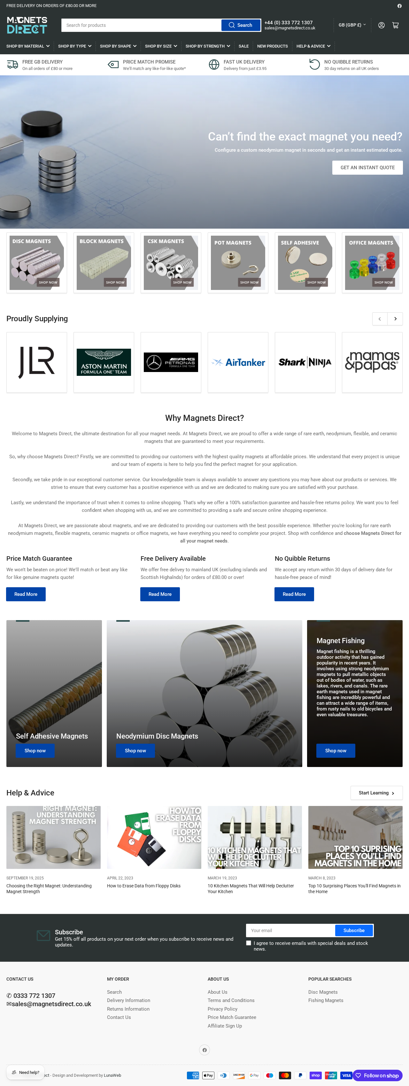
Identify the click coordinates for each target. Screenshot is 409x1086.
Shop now (35, 751)
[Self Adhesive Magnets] (305, 263)
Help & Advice (311, 46)
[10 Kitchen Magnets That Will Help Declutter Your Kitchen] (255, 837)
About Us (218, 992)
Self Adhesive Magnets (52, 736)
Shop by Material (25, 46)
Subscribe (354, 930)
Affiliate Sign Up (225, 1026)
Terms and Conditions (231, 1000)
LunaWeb (112, 1075)
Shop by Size (158, 46)
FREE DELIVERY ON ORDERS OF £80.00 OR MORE (51, 5)
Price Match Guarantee (232, 1017)
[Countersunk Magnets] (171, 263)
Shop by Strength (205, 46)
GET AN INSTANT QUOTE (368, 168)
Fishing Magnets (325, 1000)
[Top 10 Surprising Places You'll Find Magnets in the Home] (355, 837)
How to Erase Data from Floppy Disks (144, 885)
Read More (25, 594)
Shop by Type (72, 46)
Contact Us (119, 1017)
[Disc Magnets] (37, 263)
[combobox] (161, 25)
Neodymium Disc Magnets (157, 736)
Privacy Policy (222, 1009)
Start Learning (374, 793)
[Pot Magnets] (238, 263)
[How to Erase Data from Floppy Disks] (154, 837)
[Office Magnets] (372, 263)
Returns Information (128, 1009)
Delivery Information (128, 1000)
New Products (272, 46)
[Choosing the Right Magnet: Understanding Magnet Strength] (53, 837)
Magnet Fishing (341, 641)
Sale (244, 46)
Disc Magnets (323, 992)
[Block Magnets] (104, 263)
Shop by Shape (115, 46)
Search (244, 25)
